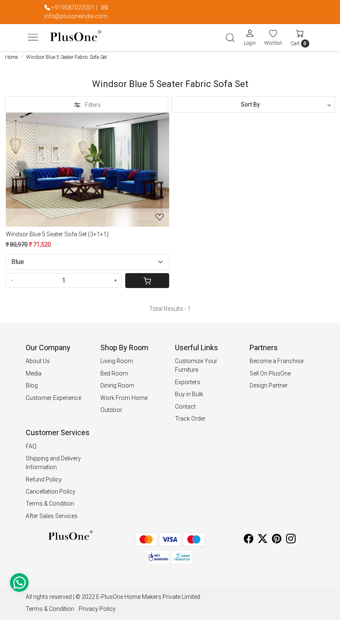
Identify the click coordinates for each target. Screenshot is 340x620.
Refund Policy (44, 479)
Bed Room (114, 373)
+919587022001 (73, 7)
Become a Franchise (277, 361)
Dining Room (117, 385)
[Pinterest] (276, 540)
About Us (38, 361)
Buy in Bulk (189, 394)
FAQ (31, 446)
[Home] (76, 37)
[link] (230, 37)
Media (33, 373)
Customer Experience (53, 398)
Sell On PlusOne (270, 373)
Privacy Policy (97, 608)
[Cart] (147, 280)
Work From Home (124, 398)
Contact (185, 406)
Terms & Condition (50, 503)
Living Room (116, 361)
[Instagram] (290, 540)
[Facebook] (248, 540)
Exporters (187, 382)
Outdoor (111, 410)
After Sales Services (52, 516)
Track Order (190, 418)
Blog (32, 385)
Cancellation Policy (50, 491)
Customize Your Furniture (196, 365)
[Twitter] (262, 540)
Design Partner (269, 385)
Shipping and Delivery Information (53, 462)
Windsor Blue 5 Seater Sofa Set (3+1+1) (57, 234)
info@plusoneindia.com (75, 16)
